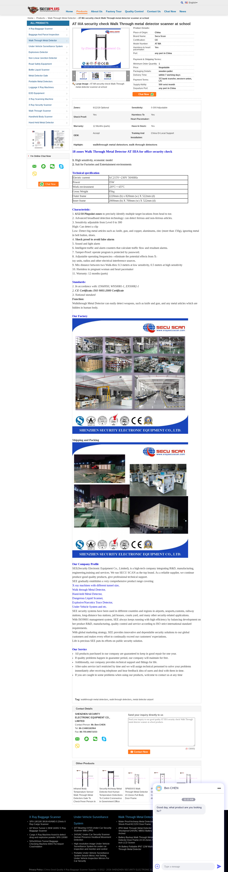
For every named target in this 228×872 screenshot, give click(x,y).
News (183, 11)
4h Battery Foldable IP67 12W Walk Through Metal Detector (135, 848)
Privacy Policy (36, 869)
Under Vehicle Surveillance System (46, 46)
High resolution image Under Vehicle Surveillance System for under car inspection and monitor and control (92, 846)
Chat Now (170, 11)
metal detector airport (143, 699)
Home (69, 11)
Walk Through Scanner (40, 111)
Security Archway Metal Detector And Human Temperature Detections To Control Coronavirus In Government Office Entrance (111, 796)
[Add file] (157, 866)
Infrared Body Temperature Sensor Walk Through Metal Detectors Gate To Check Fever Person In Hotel (85, 796)
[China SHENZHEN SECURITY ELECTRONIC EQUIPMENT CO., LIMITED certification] (38, 139)
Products (81, 11)
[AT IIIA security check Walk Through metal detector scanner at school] (101, 48)
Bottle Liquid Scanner (39, 70)
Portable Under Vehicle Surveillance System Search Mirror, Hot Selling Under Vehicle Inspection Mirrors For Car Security (91, 857)
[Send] (219, 866)
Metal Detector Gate (38, 75)
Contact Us (154, 11)
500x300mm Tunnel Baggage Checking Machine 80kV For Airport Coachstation (46, 844)
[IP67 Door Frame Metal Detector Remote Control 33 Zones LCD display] (162, 778)
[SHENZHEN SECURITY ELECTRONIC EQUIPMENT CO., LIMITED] (43, 10)
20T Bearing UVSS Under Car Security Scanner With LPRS (92, 829)
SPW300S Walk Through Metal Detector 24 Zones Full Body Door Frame (136, 793)
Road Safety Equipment (40, 64)
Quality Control (134, 11)
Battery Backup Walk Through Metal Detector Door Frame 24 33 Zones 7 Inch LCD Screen (135, 840)
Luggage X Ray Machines (41, 87)
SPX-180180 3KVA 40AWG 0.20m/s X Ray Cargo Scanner (47, 822)
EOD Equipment (36, 93)
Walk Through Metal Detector (62, 18)
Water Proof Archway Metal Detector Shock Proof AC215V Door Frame (135, 822)
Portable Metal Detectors (41, 81)
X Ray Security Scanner (40, 105)
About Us (96, 11)
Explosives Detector (38, 52)
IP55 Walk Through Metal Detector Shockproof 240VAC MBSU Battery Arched (135, 831)
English (192, 2)
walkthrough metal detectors (94, 699)
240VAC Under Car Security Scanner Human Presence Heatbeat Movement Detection (92, 837)
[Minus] (219, 788)
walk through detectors (120, 699)
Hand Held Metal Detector (41, 122)
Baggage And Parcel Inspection (44, 34)
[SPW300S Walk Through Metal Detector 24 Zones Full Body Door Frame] (136, 778)
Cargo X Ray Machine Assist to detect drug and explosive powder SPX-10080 (48, 836)
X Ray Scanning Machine (41, 99)
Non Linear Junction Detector (43, 58)
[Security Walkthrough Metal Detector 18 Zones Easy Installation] (188, 778)
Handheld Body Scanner (41, 116)
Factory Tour (113, 11)
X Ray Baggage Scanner (41, 29)
